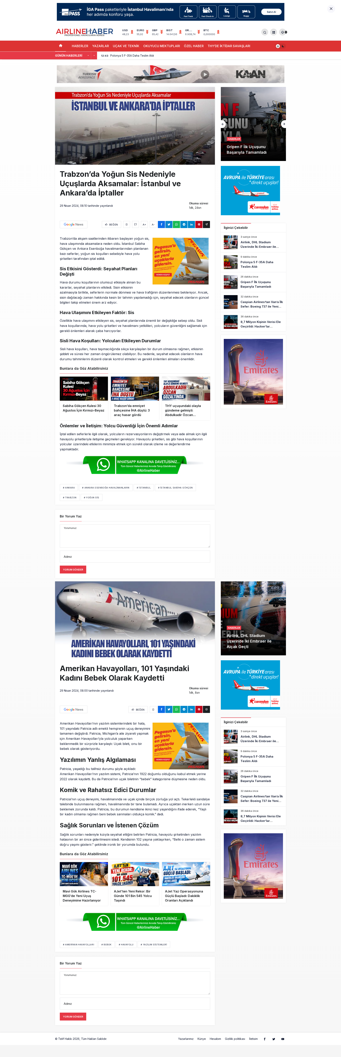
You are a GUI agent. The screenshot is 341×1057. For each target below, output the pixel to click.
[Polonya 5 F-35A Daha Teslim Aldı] (253, 262)
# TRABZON (70, 497)
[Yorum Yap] (135, 224)
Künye (202, 1038)
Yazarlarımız (186, 1038)
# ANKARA (69, 487)
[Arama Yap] (264, 32)
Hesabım (215, 1038)
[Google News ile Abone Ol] (73, 224)
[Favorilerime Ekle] (126, 224)
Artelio (112, 1038)
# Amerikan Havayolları (78, 944)
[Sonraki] (94, 56)
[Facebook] (264, 1039)
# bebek (106, 944)
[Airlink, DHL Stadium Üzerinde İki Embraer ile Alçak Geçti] (253, 242)
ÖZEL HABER (194, 46)
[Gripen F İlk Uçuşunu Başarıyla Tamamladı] (253, 282)
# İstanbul (144, 487)
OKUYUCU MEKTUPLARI (161, 46)
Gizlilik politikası (235, 1038)
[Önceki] (88, 56)
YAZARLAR (100, 46)
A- (153, 224)
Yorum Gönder (73, 569)
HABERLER (80, 46)
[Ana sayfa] (60, 46)
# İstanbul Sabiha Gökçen (175, 487)
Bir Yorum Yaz (71, 516)
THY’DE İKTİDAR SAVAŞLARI (229, 46)
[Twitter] (274, 1039)
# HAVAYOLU (126, 944)
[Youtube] (283, 1039)
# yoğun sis (91, 497)
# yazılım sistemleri (154, 944)
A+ (144, 224)
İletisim (253, 1038)
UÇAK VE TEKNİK (126, 46)
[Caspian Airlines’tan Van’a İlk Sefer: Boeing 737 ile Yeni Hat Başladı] (253, 124)
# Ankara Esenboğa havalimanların (105, 487)
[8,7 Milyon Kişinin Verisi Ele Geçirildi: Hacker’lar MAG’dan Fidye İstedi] (253, 322)
